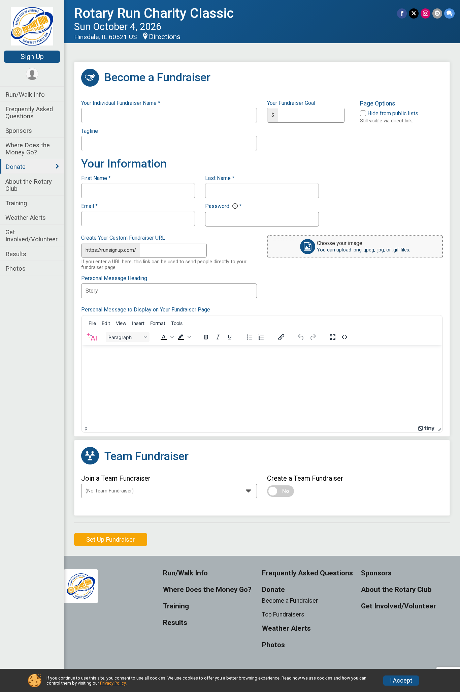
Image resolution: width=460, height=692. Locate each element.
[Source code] (344, 337)
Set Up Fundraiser (110, 539)
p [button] (86, 428)
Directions (164, 37)
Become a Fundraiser (290, 600)
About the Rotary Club (28, 185)
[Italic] (218, 337)
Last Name (219, 178)
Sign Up (32, 57)
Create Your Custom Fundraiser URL (123, 238)
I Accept (401, 680)
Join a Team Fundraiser (116, 478)
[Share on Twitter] (414, 13)
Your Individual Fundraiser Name (120, 103)
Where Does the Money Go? (27, 149)
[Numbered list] (261, 337)
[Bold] (206, 337)
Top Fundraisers (283, 614)
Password (223, 206)
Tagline (89, 131)
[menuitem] (92, 323)
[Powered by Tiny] (426, 428)
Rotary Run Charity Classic (154, 13)
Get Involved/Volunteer (31, 236)
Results (15, 254)
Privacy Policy (113, 683)
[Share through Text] (449, 13)
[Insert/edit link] (281, 337)
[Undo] (301, 337)
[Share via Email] (437, 13)
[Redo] (313, 337)
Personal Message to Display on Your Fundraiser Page (145, 310)
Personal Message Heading (114, 278)
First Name (96, 178)
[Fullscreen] (332, 337)
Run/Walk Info (25, 94)
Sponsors (18, 130)
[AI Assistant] (91, 337)
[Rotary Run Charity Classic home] (32, 26)
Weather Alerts (25, 217)
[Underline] (229, 337)
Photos (15, 268)
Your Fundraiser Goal (291, 103)
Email (89, 206)
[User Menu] (32, 74)
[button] (166, 337)
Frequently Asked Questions (29, 113)
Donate (15, 166)
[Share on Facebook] (402, 13)
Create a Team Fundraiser (305, 478)
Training (16, 203)
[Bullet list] (249, 337)
